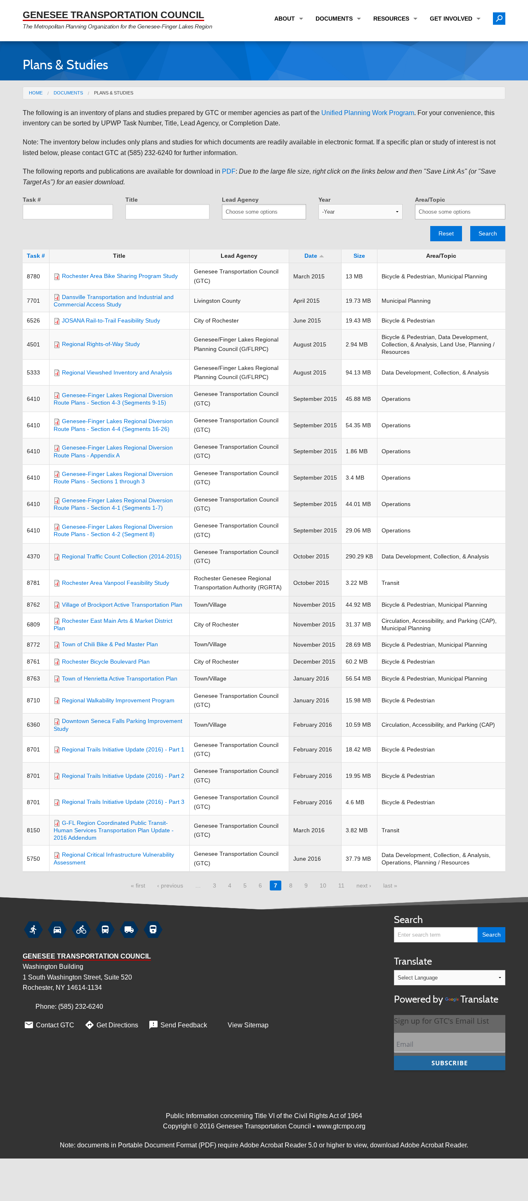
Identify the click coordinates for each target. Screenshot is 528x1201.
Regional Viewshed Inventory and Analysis (117, 372)
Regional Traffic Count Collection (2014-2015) (122, 556)
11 (341, 885)
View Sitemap (248, 1025)
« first (138, 885)
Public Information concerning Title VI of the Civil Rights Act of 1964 (264, 1115)
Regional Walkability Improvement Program (118, 700)
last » (390, 885)
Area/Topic (430, 199)
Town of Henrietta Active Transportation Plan (119, 678)
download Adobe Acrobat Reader (418, 1145)
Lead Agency (240, 199)
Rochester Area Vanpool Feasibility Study (115, 582)
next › (363, 885)
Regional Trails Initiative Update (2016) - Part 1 (123, 749)
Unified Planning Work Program (367, 112)
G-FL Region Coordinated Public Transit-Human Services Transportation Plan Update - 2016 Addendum (114, 830)
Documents (334, 18)
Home (35, 92)
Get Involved (451, 18)
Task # (32, 199)
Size (359, 255)
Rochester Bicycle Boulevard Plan (106, 661)
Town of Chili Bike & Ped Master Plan (110, 644)
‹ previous (170, 885)
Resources (391, 18)
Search (487, 233)
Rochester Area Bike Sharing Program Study (120, 276)
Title (131, 199)
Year (324, 199)
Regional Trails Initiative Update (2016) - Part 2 (123, 775)
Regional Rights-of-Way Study (101, 344)
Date (310, 255)
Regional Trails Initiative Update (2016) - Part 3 (123, 801)
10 (323, 885)
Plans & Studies (113, 92)
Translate (446, 980)
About (284, 18)
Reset (446, 233)
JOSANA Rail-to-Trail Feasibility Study (111, 320)
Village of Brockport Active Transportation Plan (122, 604)
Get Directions (111, 1025)
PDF (229, 171)
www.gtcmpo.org (341, 1126)
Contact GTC (49, 1025)
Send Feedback (177, 1025)
